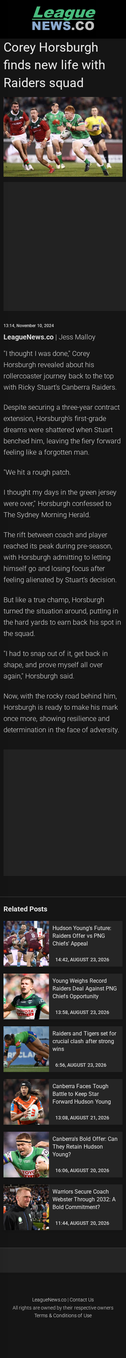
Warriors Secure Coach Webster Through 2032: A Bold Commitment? (83, 1199)
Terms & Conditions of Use (62, 1315)
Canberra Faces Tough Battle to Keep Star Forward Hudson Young (81, 1094)
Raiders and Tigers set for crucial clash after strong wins (84, 1041)
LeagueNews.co (29, 337)
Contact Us (82, 1299)
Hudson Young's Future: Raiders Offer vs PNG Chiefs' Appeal (81, 936)
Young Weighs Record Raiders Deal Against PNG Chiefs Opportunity (84, 988)
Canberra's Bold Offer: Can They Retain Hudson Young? (85, 1147)
